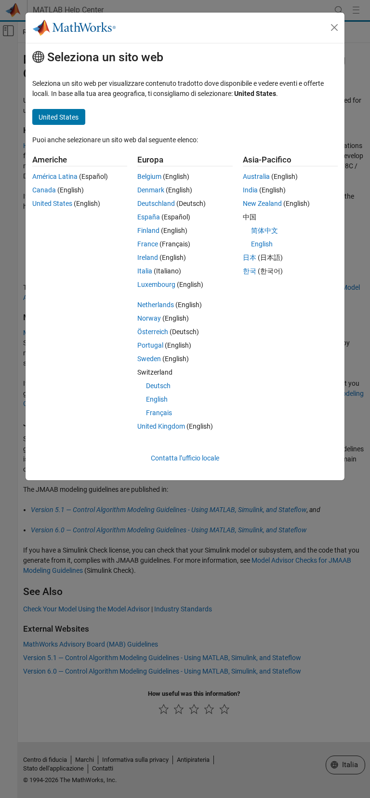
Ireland (147, 257)
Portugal (150, 345)
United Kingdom (161, 426)
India (250, 190)
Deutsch (158, 386)
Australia (256, 176)
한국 (249, 271)
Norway (149, 318)
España (148, 217)
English (157, 399)
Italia (144, 271)
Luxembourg (156, 284)
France (147, 244)
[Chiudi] (334, 27)
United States (52, 203)
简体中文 (264, 230)
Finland (148, 230)
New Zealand (262, 203)
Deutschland (156, 203)
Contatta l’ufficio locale (185, 458)
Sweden (149, 359)
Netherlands (155, 305)
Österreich (152, 332)
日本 (249, 257)
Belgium (149, 176)
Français (159, 413)
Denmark (150, 190)
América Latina (55, 176)
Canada (44, 190)
